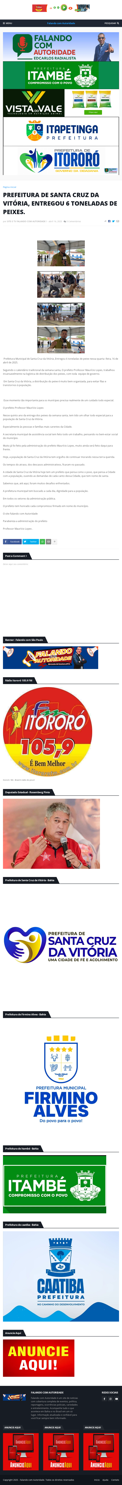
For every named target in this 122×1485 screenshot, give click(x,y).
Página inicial (9, 187)
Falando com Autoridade (61, 23)
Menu (9, 23)
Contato (115, 1479)
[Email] (117, 221)
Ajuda (105, 1479)
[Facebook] (109, 221)
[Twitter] (113, 221)
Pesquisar (110, 23)
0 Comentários (74, 221)
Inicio (97, 1479)
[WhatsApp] (42, 541)
